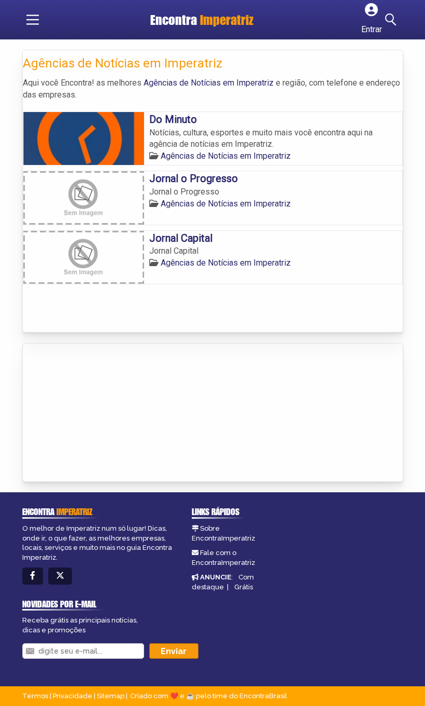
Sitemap (110, 696)
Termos (35, 696)
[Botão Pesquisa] (392, 19)
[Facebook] (32, 576)
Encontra (201, 19)
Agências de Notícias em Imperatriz (209, 83)
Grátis (243, 587)
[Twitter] (60, 576)
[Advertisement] (100, 413)
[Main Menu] (32, 19)
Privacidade (72, 696)
